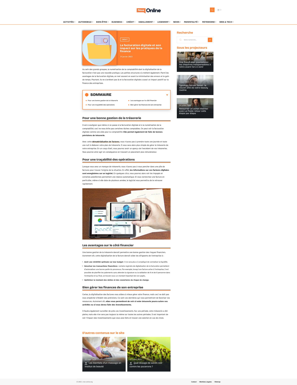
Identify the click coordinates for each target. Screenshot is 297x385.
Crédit (125, 39)
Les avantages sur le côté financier (143, 101)
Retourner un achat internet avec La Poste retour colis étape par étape (193, 111)
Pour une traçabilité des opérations (101, 105)
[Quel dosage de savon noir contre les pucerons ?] (149, 354)
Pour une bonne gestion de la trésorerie (103, 101)
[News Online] (148, 10)
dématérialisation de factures (105, 141)
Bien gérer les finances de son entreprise (145, 105)
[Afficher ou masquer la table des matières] (139, 95)
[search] (212, 10)
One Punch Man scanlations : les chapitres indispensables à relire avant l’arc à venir (195, 64)
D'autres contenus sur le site (103, 333)
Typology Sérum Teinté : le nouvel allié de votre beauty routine (193, 87)
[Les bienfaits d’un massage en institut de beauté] (104, 354)
